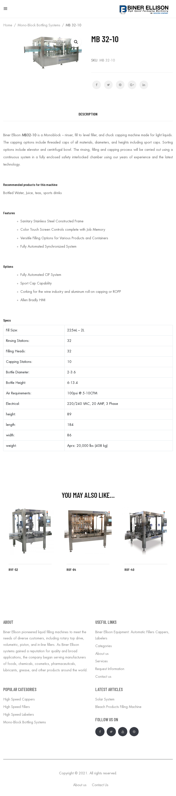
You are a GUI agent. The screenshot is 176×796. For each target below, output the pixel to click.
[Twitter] (108, 85)
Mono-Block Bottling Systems (39, 25)
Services (101, 661)
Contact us (103, 676)
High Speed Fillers (16, 707)
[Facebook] (96, 85)
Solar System (104, 699)
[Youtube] (122, 731)
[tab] (88, 114)
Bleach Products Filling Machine (118, 707)
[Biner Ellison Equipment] (144, 9)
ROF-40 (129, 569)
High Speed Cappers (19, 699)
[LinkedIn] (144, 85)
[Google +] (132, 85)
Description (88, 114)
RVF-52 (13, 569)
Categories (103, 646)
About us (102, 653)
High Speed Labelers (18, 714)
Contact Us (100, 785)
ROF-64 (71, 569)
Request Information (109, 669)
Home (7, 25)
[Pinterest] (120, 85)
